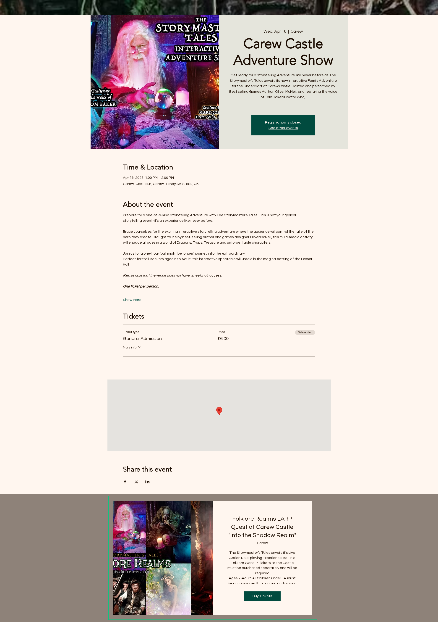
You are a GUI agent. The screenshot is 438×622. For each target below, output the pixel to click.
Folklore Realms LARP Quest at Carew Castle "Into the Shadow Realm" (262, 527)
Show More (132, 300)
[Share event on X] (136, 481)
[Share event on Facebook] (125, 481)
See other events (283, 128)
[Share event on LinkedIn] (147, 481)
